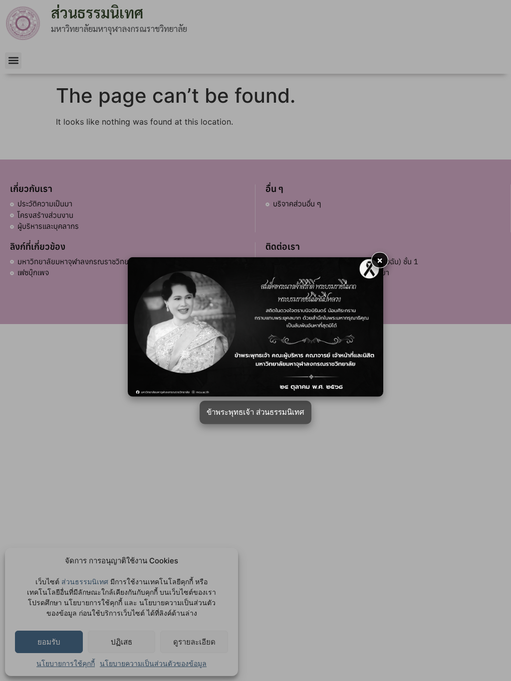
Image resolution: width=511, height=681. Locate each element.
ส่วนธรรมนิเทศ (84, 581)
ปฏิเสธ (121, 642)
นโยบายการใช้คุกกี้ (65, 663)
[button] (13, 60)
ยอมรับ (48, 642)
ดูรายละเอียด (194, 642)
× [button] (380, 260)
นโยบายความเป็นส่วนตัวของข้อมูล (153, 663)
